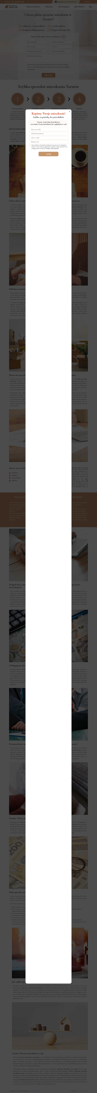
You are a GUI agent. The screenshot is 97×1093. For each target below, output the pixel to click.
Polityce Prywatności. (52, 148)
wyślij (48, 154)
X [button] (69, 111)
